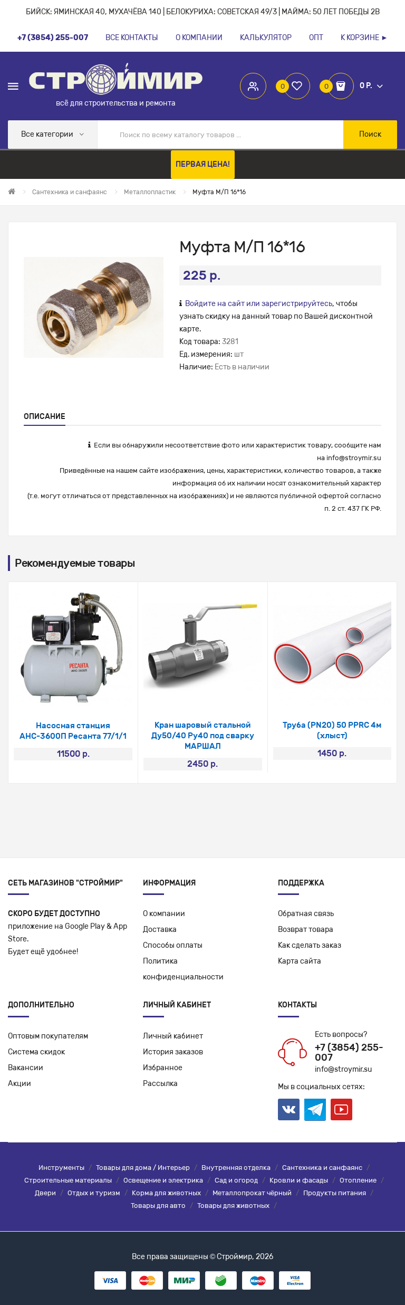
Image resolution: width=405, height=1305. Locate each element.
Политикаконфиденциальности (183, 969)
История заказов (173, 1051)
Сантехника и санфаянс (322, 1167)
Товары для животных (233, 1205)
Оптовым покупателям (48, 1036)
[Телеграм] (315, 1110)
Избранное (162, 1067)
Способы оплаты (172, 945)
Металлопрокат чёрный (252, 1193)
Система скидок (36, 1051)
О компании (164, 913)
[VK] (289, 1109)
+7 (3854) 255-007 (349, 1053)
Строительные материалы (68, 1180)
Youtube (341, 1109)
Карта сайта (299, 961)
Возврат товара (305, 929)
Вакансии (25, 1067)
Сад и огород (236, 1180)
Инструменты (61, 1167)
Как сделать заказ (309, 945)
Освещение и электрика (163, 1180)
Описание (44, 416)
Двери (45, 1193)
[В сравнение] (87, 693)
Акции (19, 1083)
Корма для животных (166, 1193)
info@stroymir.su (353, 458)
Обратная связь (306, 913)
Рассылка (160, 1083)
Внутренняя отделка (236, 1167)
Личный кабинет (173, 1036)
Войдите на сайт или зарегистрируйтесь (258, 303)
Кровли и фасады (298, 1180)
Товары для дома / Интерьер (143, 1167)
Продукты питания (334, 1193)
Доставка (160, 929)
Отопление (358, 1180)
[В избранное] (59, 693)
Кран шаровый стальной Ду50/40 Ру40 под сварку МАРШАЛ (202, 735)
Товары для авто (158, 1205)
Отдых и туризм (94, 1193)
